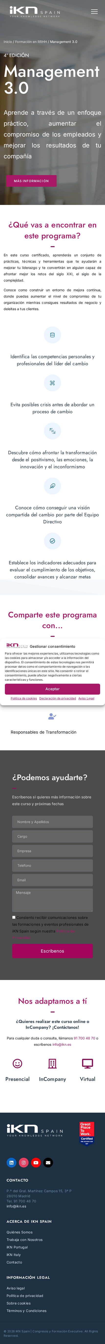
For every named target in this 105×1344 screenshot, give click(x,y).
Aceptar (52, 689)
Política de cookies (24, 698)
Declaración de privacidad (57, 698)
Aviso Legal (86, 698)
